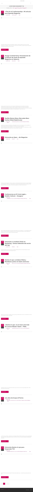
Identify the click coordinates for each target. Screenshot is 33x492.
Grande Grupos (13, 400)
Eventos (18, 121)
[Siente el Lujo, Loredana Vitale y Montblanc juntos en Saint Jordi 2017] (16, 289)
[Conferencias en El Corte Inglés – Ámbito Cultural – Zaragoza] (16, 214)
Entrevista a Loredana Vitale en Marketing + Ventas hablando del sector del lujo (18, 243)
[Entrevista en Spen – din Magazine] (16, 162)
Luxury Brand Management (22, 121)
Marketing (27, 121)
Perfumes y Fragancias (21, 400)
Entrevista (11, 451)
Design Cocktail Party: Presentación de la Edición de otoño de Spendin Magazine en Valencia (17, 57)
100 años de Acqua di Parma (14, 398)
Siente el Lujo (25, 198)
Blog (16, 121)
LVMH (17, 400)
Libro (11, 198)
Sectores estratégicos (27, 400)
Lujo (12, 198)
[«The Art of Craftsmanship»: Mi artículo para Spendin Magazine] (16, 29)
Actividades (13, 121)
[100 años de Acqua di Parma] (16, 418)
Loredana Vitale (9, 8)
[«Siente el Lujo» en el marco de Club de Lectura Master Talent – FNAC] (16, 358)
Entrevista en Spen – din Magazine (16, 137)
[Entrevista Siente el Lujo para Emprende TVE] (16, 462)
